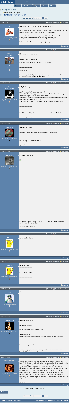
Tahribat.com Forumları (9, 9)
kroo (9, 26)
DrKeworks (9, 127)
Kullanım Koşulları (50, 400)
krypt (9, 363)
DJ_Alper (9, 56)
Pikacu (9, 238)
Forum (18, 6)
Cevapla (5, 392)
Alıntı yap (65, 46)
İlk (24, 18)
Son (46, 18)
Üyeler (37, 6)
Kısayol (49, 22)
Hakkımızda (60, 400)
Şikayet (56, 22)
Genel (5, 11)
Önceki (28, 18)
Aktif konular (28, 6)
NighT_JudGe (9, 88)
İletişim (66, 400)
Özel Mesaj (64, 22)
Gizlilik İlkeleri (40, 400)
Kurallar (45, 6)
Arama (53, 6)
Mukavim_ (9, 155)
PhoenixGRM (9, 320)
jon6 (9, 293)
